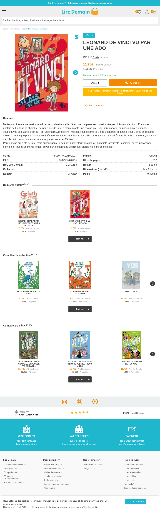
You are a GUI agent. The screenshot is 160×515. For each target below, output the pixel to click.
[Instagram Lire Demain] (64, 403)
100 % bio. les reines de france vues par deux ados (80, 364)
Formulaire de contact (94, 464)
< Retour (89, 35)
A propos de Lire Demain (15, 464)
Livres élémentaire (132, 472)
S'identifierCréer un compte (11, 477)
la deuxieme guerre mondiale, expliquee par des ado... (29, 364)
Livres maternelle (131, 468)
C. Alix (95, 57)
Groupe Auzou (10, 472)
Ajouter (135, 83)
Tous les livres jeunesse (135, 488)
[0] (139, 12)
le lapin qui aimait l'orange (80, 292)
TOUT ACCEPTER (136, 501)
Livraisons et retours (53, 476)
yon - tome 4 (131, 291)
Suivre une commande (54, 468)
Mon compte (49, 488)
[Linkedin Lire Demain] (95, 403)
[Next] (75, 72)
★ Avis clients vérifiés (14, 482)
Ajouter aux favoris (98, 105)
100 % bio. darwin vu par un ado (131, 363)
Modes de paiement (53, 472)
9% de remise (79, 3)
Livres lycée (129, 480)
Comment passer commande (57, 484)
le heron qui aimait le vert (28, 292)
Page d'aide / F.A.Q (53, 464)
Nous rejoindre (10, 468)
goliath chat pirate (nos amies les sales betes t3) (29, 223)
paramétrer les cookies (87, 507)
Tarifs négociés (51, 480)
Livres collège (130, 476)
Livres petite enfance (133, 464)
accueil (5, 29)
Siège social (89, 468)
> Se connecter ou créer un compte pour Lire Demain (120, 92)
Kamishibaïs (129, 484)
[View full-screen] (76, 37)
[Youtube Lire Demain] (79, 403)
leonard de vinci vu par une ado (79, 222)
